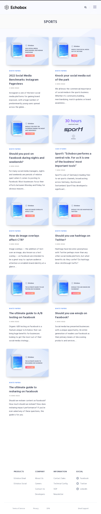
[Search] (85, 7)
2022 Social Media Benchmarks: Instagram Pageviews (24, 79)
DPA (48, 508)
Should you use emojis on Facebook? (71, 315)
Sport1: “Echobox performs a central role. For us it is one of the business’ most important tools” (73, 159)
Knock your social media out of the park (73, 77)
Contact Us (40, 488)
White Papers (15, 71)
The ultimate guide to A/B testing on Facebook (25, 315)
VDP (55, 488)
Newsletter (58, 494)
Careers (38, 483)
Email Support (83, 508)
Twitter (83, 483)
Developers (40, 494)
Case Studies (60, 149)
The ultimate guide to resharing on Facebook (23, 389)
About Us (39, 478)
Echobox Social (20, 483)
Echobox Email (20, 478)
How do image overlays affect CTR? (24, 237)
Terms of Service (18, 508)
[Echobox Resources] (16, 7)
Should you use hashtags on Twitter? (72, 237)
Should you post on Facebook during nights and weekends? (26, 157)
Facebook (84, 478)
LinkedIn (83, 488)
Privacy (36, 508)
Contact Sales (59, 478)
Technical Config (61, 483)
